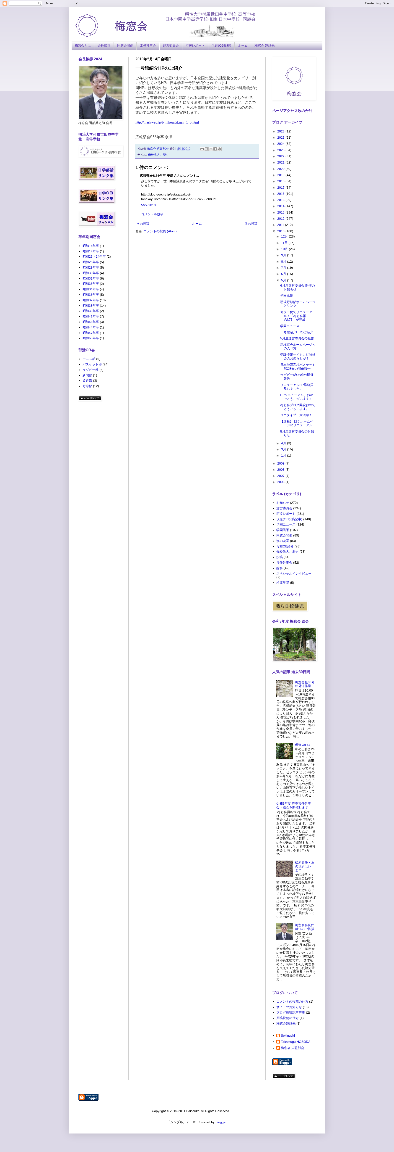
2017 (281, 187)
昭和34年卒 (91, 289)
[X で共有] (210, 149)
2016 (281, 194)
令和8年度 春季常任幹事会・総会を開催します (293, 805)
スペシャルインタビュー (293, 573)
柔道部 (87, 380)
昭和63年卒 (91, 338)
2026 (281, 131)
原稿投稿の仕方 (287, 1018)
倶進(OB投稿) (221, 45)
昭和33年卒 (91, 283)
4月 (284, 443)
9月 (284, 255)
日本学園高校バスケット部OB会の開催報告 (297, 366)
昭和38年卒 (91, 305)
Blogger (220, 1122)
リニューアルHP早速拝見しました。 (296, 387)
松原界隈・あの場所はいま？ (304, 866)
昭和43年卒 (91, 322)
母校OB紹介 (285, 546)
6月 (284, 274)
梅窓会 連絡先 (264, 45)
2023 (281, 150)
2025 (281, 137)
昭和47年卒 (91, 333)
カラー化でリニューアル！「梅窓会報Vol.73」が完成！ (296, 316)
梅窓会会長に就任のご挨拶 (304, 927)
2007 (281, 476)
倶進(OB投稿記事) (289, 519)
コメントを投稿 (152, 214)
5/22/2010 (148, 205)
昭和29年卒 (91, 267)
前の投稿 (251, 223)
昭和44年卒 (91, 327)
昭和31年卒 (91, 278)
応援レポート (195, 45)
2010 (281, 231)
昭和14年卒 (91, 246)
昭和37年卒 (91, 300)
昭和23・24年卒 (94, 256)
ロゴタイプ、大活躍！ (296, 415)
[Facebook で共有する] (215, 149)
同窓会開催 (125, 45)
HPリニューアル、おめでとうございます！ (296, 397)
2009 (281, 463)
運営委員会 (171, 45)
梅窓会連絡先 (286, 1023)
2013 (281, 212)
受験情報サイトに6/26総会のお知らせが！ (297, 356)
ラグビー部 (90, 370)
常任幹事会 (148, 45)
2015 (281, 200)
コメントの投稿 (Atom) (160, 231)
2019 (281, 175)
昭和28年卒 (91, 262)
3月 (284, 449)
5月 (284, 280)
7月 (284, 268)
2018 (281, 181)
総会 (279, 568)
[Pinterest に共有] (219, 149)
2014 (281, 206)
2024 (281, 143)
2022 (281, 156)
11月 (284, 243)
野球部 (87, 386)
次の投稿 (143, 223)
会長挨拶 (104, 45)
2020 (281, 169)
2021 (281, 162)
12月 (285, 236)
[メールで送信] (202, 149)
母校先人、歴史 (158, 154)
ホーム (243, 45)
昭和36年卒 (91, 294)
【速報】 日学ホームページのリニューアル (296, 423)
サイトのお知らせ (289, 1007)
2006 (281, 482)
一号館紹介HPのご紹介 (296, 332)
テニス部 (89, 359)
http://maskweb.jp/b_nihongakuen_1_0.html (167, 122)
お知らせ (282, 503)
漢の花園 (282, 541)
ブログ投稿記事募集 (290, 1012)
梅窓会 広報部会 (292, 1048)
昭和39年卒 (91, 311)
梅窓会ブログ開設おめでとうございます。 (297, 407)
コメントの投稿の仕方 (292, 1001)
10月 (285, 249)
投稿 (279, 557)
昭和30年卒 (91, 273)
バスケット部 (92, 364)
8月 (284, 261)
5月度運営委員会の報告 (297, 338)
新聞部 (87, 375)
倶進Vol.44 (302, 745)
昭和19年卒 (91, 251)
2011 (281, 225)
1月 (284, 455)
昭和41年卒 (91, 316)
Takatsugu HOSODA (295, 1042)
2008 (281, 469)
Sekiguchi (288, 1035)
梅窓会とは (83, 45)
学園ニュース (289, 326)
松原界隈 (282, 582)
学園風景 (286, 295)
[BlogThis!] (206, 149)
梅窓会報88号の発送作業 (305, 684)
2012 (281, 218)
